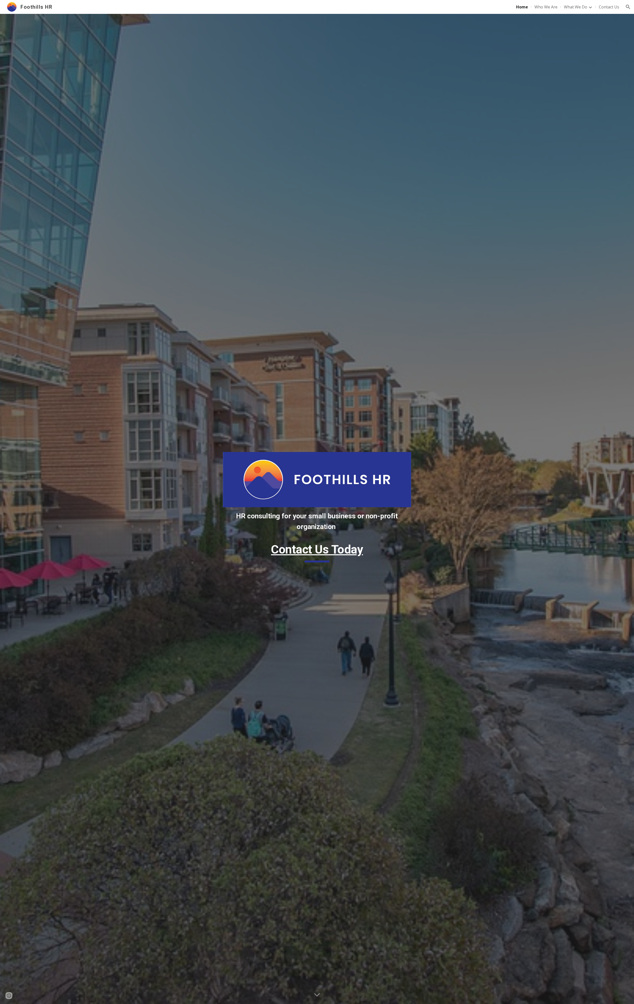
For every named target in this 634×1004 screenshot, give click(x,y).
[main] (317, 521)
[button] (628, 7)
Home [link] (522, 7)
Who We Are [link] (545, 7)
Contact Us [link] (609, 7)
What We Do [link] (575, 7)
